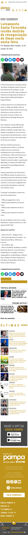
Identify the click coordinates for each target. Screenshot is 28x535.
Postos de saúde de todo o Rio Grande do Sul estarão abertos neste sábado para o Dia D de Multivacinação (8, 309)
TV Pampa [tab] (5, 509)
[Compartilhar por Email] (22, 60)
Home (3, 19)
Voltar (6, 279)
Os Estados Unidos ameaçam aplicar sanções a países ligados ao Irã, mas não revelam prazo (18, 343)
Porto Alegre (12, 19)
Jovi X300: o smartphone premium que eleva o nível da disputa (17, 386)
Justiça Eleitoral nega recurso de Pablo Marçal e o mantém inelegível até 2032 (17, 403)
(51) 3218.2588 (16, 473)
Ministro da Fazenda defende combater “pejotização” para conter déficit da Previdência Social (17, 335)
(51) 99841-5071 (17, 475)
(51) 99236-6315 (20, 477)
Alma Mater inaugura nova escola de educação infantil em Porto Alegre (18, 369)
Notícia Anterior (9, 288)
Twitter (22, 10)
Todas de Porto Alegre (14, 282)
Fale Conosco (14, 495)
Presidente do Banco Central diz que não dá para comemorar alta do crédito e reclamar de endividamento (18, 378)
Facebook (17, 10)
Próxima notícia (19, 303)
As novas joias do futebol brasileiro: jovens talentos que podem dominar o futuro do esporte (17, 361)
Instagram (20, 10)
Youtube (25, 10)
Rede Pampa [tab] (6, 516)
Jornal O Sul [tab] (7, 513)
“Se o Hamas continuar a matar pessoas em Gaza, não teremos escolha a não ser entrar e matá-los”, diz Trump (13, 295)
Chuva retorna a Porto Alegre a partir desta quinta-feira (17, 351)
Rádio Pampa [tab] (7, 503)
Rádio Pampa (5, 8)
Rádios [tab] (4, 506)
